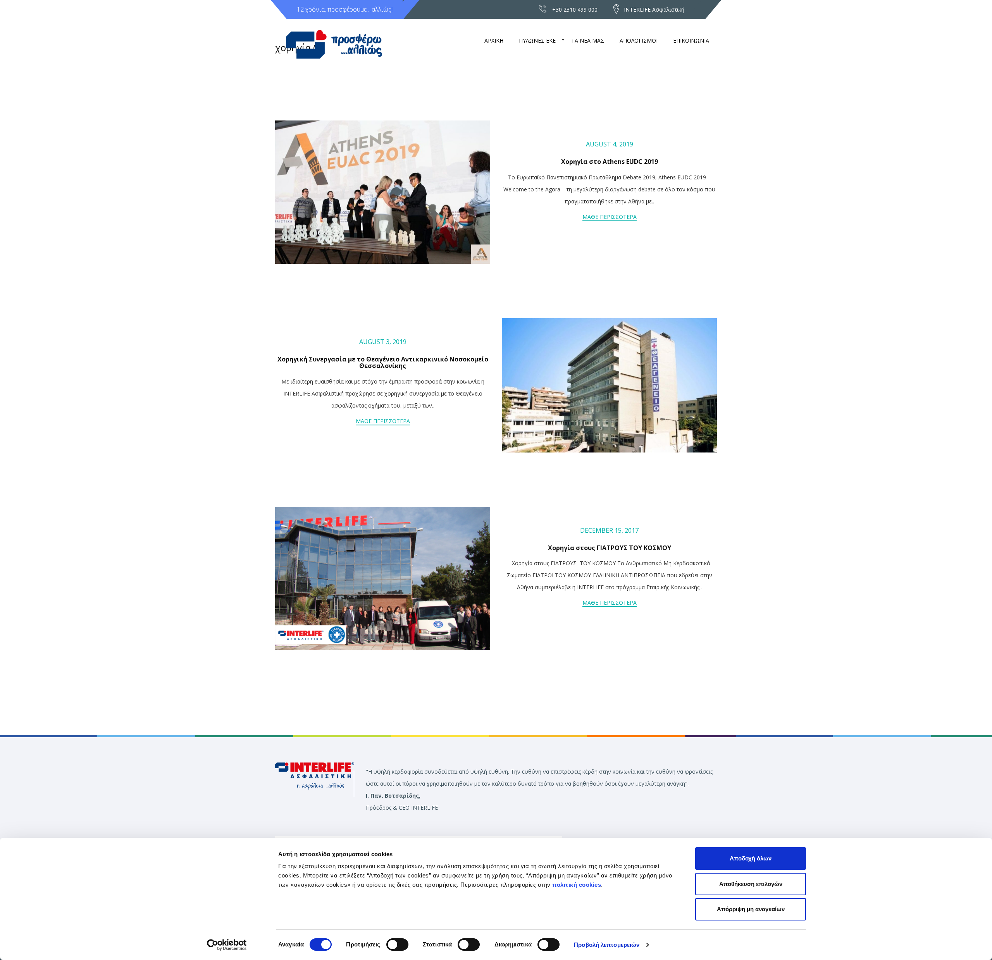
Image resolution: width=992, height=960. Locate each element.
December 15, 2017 (609, 530)
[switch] (397, 944)
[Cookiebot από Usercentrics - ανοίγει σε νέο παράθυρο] (227, 945)
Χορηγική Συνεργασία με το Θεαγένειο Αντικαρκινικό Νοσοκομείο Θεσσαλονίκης (382, 362)
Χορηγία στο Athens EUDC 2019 (609, 161)
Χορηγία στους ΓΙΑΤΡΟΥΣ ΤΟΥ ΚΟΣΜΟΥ (609, 548)
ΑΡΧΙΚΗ (493, 40)
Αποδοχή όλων (751, 858)
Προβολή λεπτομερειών (606, 944)
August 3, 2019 (382, 341)
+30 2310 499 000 (575, 9)
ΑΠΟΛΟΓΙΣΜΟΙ (639, 40)
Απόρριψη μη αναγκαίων (751, 909)
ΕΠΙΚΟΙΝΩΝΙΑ (691, 40)
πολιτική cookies (576, 884)
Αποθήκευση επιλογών (750, 884)
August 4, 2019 (609, 144)
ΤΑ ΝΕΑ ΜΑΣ (587, 40)
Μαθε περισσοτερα (609, 216)
